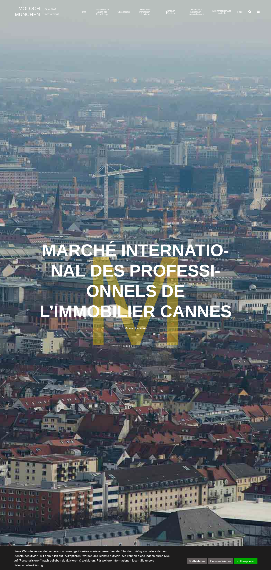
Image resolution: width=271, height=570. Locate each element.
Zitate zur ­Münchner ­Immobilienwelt (196, 11)
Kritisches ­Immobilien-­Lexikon (145, 11)
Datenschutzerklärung (28, 565)
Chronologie (124, 12)
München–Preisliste (171, 12)
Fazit (239, 12)
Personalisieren (220, 561)
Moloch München (27, 11)
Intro (84, 12)
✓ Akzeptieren (245, 561)
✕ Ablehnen (197, 561)
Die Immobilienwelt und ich (221, 12)
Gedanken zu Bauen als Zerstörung (102, 11)
